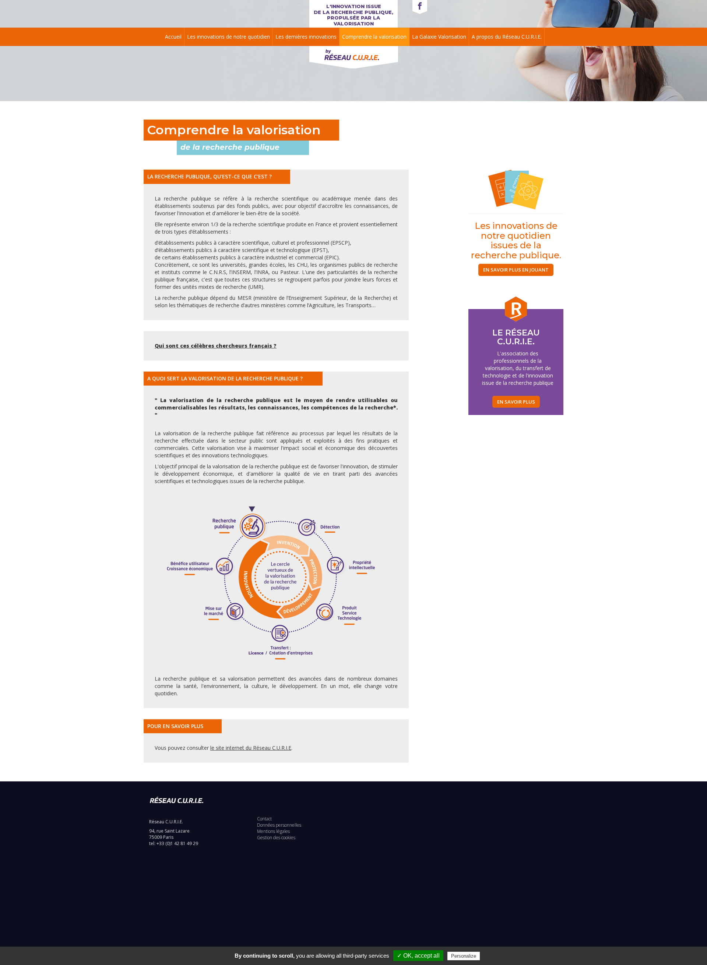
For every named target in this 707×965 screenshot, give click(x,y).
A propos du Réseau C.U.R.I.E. (507, 36)
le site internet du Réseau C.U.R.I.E (250, 747)
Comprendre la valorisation (374, 36)
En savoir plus (516, 401)
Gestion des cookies (276, 837)
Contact (264, 819)
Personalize (463, 956)
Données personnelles (279, 825)
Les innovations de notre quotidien (228, 36)
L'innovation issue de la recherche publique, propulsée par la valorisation (353, 14)
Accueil (173, 36)
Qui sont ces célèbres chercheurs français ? (216, 345)
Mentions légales (273, 831)
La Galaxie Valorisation (439, 36)
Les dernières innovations (306, 36)
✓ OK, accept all (418, 955)
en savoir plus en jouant (516, 269)
